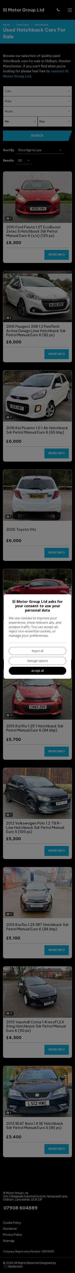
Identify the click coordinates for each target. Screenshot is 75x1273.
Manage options (37, 661)
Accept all (37, 671)
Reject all (37, 651)
